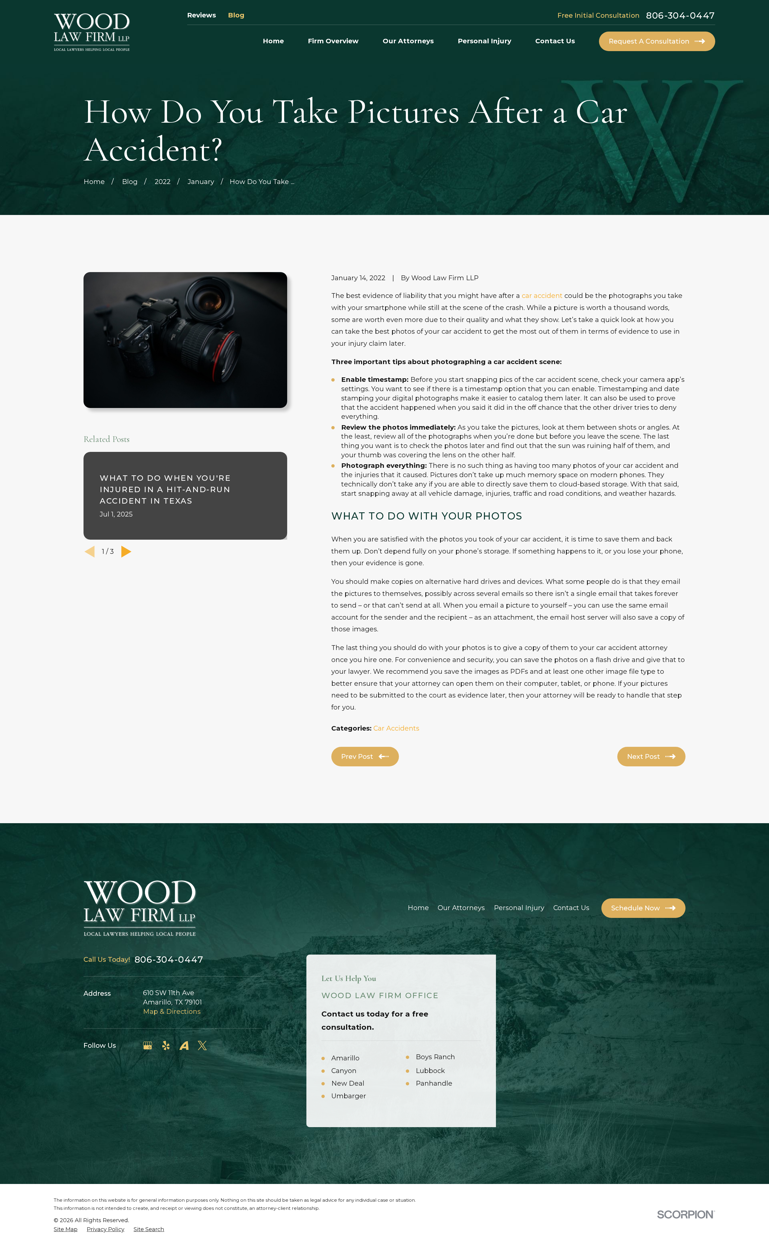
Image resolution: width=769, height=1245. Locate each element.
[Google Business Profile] (147, 1045)
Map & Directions (172, 1011)
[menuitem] (66, 1229)
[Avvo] (184, 1045)
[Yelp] (166, 1045)
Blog (236, 15)
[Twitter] (202, 1045)
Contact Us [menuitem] (555, 41)
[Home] (92, 32)
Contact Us (571, 908)
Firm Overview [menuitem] (333, 41)
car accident (542, 296)
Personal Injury (519, 908)
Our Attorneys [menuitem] (408, 41)
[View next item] (126, 552)
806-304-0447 (680, 15)
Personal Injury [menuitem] (484, 41)
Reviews (201, 15)
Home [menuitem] (273, 41)
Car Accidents (396, 728)
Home (418, 908)
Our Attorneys (461, 908)
